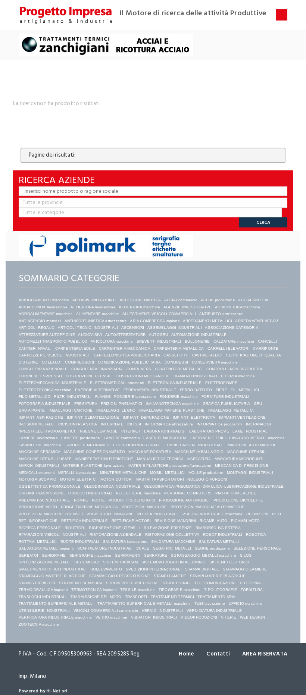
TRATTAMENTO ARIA (216, 597)
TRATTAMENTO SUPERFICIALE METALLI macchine (144, 603)
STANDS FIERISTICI (37, 583)
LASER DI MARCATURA (165, 438)
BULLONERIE (197, 341)
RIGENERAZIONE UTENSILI (114, 528)
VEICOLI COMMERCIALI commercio (106, 610)
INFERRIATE (112, 424)
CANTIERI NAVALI (35, 348)
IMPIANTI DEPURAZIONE (146, 417)
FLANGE (103, 396)
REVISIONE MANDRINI (175, 521)
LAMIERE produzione (80, 438)
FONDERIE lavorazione (135, 396)
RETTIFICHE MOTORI (131, 521)
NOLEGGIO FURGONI (207, 479)
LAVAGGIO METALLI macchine (257, 438)
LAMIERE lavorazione (38, 438)
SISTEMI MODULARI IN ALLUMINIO (173, 562)
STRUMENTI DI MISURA (81, 583)
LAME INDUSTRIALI (250, 431)
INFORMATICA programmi (219, 424)
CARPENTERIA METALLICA (179, 348)
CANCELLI (267, 341)
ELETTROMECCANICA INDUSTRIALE (53, 383)
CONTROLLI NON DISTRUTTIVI (234, 369)
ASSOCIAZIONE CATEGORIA (231, 328)
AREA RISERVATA (264, 653)
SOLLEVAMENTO (106, 569)
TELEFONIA (250, 583)
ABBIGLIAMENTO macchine (44, 300)
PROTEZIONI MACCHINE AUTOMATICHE (207, 507)
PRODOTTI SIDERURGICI (132, 500)
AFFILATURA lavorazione (93, 307)
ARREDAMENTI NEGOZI (257, 321)
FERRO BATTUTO (196, 390)
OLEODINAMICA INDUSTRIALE (112, 486)
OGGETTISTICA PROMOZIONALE (49, 486)
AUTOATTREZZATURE (125, 335)
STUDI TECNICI (177, 583)
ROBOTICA (256, 534)
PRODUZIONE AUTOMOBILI (184, 500)
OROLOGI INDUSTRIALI (90, 493)
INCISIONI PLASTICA (77, 424)
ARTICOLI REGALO (36, 328)
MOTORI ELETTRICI (78, 479)
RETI (276, 514)
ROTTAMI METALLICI (38, 542)
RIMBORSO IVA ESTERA (218, 528)
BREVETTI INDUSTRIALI (159, 341)
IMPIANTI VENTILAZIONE (242, 417)
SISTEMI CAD (86, 562)
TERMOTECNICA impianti (93, 590)
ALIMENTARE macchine (97, 314)
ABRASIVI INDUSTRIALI (94, 300)
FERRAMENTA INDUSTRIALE (150, 390)
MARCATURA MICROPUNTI (239, 459)
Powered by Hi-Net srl (43, 691)
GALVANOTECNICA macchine (172, 404)
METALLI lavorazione (77, 473)
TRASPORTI (136, 597)
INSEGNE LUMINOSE (98, 431)
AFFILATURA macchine (139, 307)
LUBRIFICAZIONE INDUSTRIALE (194, 445)
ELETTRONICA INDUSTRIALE (175, 383)
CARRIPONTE (265, 348)
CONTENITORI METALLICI (179, 369)
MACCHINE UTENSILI (246, 452)
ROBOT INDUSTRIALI (222, 534)
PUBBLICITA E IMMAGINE (110, 514)
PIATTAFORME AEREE (235, 493)
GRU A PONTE (32, 410)
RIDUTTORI (75, 528)
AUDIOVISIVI (90, 335)
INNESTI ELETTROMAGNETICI (47, 431)
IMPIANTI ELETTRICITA (194, 417)
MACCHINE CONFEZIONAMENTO (94, 452)
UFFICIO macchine (245, 603)
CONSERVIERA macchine (215, 362)
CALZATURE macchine (234, 341)
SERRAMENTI (127, 555)
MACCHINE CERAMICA (39, 452)
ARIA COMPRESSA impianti (154, 321)
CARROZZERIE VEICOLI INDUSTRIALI (54, 355)
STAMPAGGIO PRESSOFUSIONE (119, 576)
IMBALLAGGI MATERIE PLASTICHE (172, 410)
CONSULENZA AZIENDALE (43, 369)
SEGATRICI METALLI (172, 548)
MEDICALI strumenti (37, 473)
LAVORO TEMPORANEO (87, 445)
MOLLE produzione (205, 473)
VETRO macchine (111, 617)
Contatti (218, 653)
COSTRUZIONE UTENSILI (89, 376)
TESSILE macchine (137, 590)
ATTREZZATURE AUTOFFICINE (47, 335)
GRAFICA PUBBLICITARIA (226, 404)
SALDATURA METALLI (219, 542)
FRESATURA (85, 404)
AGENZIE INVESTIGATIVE (187, 307)
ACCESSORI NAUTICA (140, 300)
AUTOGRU (158, 335)
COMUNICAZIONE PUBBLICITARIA (129, 362)
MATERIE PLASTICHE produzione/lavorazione (170, 465)
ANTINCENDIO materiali (40, 321)
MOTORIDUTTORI (116, 479)
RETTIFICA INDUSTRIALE (84, 521)
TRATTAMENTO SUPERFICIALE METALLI (56, 603)
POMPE (81, 500)
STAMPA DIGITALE (202, 569)
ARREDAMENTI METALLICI (207, 321)
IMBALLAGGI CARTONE (71, 410)
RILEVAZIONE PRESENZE (168, 528)
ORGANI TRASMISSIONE (42, 493)
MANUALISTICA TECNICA (160, 459)
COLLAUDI (52, 362)
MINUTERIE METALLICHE (123, 473)
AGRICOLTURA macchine (237, 307)
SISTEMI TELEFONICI (229, 562)
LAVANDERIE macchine (40, 445)
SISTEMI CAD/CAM (120, 562)
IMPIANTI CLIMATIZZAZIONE (93, 417)
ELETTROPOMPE (221, 383)
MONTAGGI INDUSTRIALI (250, 473)
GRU (258, 404)
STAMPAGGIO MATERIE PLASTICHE (52, 576)
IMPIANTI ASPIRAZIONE (41, 417)
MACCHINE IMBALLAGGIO (199, 452)
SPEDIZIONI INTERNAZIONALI (154, 569)
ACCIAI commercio (180, 300)
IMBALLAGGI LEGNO (115, 410)
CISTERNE (28, 362)
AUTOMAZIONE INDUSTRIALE (199, 335)
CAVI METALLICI (207, 355)
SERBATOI (28, 555)
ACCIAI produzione (217, 300)
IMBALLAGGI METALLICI (231, 410)
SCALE (142, 548)
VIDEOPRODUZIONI (199, 617)
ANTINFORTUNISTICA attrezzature (96, 321)
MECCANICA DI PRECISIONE (241, 465)
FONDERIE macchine (179, 396)
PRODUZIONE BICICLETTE (238, 500)
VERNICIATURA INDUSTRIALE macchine (55, 617)
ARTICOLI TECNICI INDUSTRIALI (88, 328)
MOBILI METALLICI (167, 473)
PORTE (98, 500)
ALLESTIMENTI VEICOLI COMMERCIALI (159, 314)
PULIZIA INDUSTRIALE (158, 514)
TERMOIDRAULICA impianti (43, 590)
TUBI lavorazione (209, 603)
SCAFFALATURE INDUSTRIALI (105, 548)
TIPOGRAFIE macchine (180, 590)
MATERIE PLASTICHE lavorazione (94, 465)
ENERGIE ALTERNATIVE (97, 390)
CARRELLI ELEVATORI (228, 348)
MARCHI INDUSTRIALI (39, 465)
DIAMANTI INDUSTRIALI (196, 376)
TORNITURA (252, 590)
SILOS (246, 555)
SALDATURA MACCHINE (173, 542)
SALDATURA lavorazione (125, 542)
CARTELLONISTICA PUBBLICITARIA (127, 355)
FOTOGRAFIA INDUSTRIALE (45, 404)
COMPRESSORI (79, 362)
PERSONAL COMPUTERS (188, 493)
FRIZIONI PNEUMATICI (121, 404)
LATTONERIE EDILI (208, 438)
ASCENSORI (132, 328)
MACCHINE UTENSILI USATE (45, 459)
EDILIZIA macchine (238, 376)
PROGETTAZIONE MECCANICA (89, 507)
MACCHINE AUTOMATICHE (252, 445)
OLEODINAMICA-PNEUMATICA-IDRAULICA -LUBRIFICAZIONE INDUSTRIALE (214, 486)
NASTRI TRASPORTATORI (160, 479)
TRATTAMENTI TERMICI (172, 597)
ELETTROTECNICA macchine (45, 390)
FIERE (221, 390)
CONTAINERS (139, 369)
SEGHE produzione (212, 548)
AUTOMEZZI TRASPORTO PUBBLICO (53, 341)
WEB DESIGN (252, 617)
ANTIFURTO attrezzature (221, 314)
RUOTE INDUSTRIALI (79, 542)
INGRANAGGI (258, 424)
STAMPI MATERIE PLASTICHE (218, 576)
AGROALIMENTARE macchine (46, 314)
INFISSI (134, 424)
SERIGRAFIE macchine (90, 555)
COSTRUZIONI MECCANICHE (143, 376)
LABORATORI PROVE (209, 431)
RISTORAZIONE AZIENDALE (115, 534)
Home (186, 653)
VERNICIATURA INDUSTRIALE (214, 610)
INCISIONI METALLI (36, 424)
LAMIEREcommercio (122, 438)
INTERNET (131, 431)
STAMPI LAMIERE (170, 576)
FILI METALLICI (245, 390)
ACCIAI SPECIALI (254, 300)
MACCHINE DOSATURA (149, 452)
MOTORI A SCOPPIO (37, 479)
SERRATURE (156, 555)
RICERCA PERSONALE (40, 528)
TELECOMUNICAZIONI (214, 583)
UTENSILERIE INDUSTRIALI (44, 610)
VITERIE (228, 617)
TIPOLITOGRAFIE (220, 590)
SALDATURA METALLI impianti (46, 548)
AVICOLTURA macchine (112, 341)
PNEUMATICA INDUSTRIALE (44, 500)
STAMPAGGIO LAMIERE (245, 569)
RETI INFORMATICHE (38, 521)
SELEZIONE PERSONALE (257, 548)
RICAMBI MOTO (245, 521)
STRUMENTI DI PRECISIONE (132, 583)
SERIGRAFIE (54, 555)
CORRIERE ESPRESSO (40, 376)
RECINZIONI (257, 514)
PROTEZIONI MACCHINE (144, 507)
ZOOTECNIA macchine (39, 624)
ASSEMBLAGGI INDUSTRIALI (174, 328)
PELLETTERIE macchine (138, 493)
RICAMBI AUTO (213, 521)
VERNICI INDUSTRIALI (162, 610)
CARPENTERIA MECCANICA (124, 348)
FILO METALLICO (35, 396)
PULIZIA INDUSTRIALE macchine (212, 514)
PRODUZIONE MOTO (38, 507)
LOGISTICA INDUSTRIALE (137, 445)
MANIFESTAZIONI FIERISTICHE (104, 459)
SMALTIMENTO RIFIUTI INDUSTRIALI (53, 569)
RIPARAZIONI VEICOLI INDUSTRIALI (52, 534)
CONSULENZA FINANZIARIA (97, 369)
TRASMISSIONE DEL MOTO (95, 597)
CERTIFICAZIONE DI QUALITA (253, 355)
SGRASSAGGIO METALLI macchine (203, 555)
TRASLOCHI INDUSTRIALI (42, 597)
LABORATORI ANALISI (164, 431)
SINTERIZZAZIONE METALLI (45, 562)
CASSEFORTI (175, 355)
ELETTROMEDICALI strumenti (117, 383)
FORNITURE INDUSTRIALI (225, 396)
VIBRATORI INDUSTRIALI (154, 617)
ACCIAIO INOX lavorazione (43, 307)
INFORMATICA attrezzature (169, 424)
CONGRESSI (176, 362)
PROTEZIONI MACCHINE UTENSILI (51, 514)
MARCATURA (199, 459)
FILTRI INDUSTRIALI (72, 396)
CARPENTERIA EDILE (75, 348)
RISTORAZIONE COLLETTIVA (172, 534)
